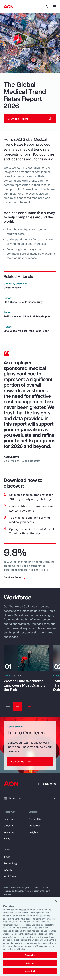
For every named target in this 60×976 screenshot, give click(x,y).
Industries (34, 825)
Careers (8, 825)
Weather (8, 870)
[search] (46, 6)
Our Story (9, 819)
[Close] (56, 901)
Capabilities (35, 819)
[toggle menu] (54, 6)
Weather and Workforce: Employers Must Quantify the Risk (25, 685)
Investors (9, 832)
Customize (30, 955)
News (7, 838)
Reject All (30, 963)
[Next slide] (18, 706)
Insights (33, 832)
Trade (7, 857)
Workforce (10, 876)
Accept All (30, 971)
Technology (10, 863)
